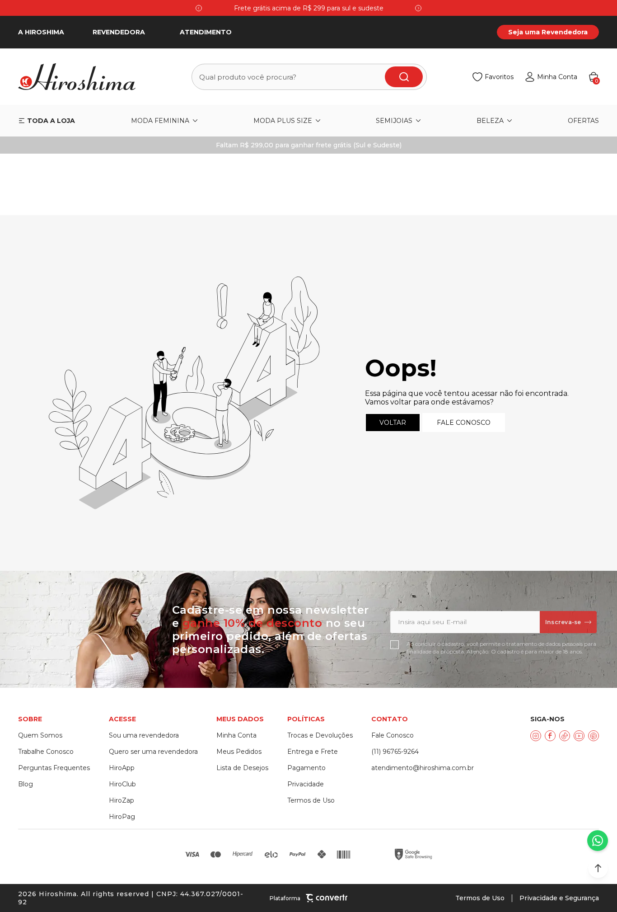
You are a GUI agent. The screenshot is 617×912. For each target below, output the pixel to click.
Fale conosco (464, 422)
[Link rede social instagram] (535, 735)
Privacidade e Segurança (559, 898)
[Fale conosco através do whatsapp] (597, 840)
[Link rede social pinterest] (593, 735)
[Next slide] (418, 8)
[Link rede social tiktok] (564, 735)
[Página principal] (82, 76)
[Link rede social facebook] (550, 735)
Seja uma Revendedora (548, 32)
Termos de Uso (480, 898)
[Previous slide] (199, 8)
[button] (598, 868)
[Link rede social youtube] (579, 735)
